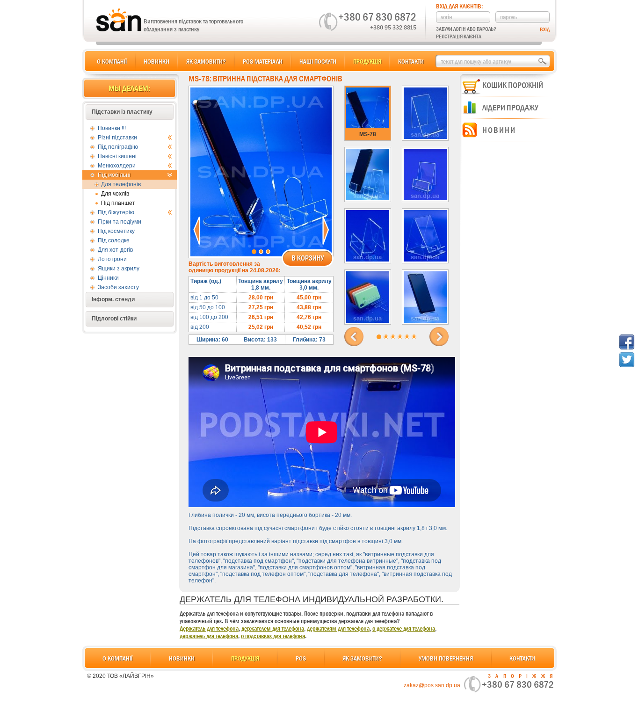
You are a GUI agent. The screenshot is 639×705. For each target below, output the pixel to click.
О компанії (112, 61)
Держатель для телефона (209, 628)
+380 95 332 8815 (393, 27)
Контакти (411, 61)
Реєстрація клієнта (458, 36)
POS (301, 658)
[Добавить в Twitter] (626, 359)
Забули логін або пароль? (466, 29)
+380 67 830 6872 (377, 17)
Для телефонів (121, 184)
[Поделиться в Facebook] (626, 341)
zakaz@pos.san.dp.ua (432, 685)
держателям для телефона (338, 628)
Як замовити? (206, 61)
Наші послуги (317, 61)
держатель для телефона (209, 636)
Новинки (156, 61)
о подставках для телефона (273, 636)
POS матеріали (263, 61)
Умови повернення (446, 658)
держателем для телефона (272, 628)
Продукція (367, 61)
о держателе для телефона (403, 628)
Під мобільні (114, 175)
